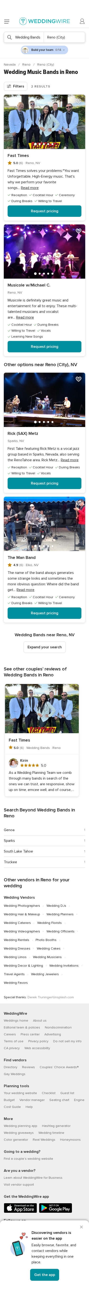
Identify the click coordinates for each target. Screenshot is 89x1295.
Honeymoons (70, 1140)
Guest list (67, 1093)
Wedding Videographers (22, 931)
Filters (18, 86)
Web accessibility (37, 1048)
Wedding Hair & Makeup (22, 914)
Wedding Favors (16, 983)
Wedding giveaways (19, 1133)
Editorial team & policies (22, 1027)
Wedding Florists (49, 923)
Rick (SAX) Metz (23, 433)
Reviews (28, 1067)
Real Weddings (44, 1140)
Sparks (9, 840)
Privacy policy (38, 1041)
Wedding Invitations (64, 966)
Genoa (9, 830)
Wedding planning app (20, 1126)
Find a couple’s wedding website (28, 1159)
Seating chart (59, 1100)
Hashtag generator (56, 1126)
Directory (10, 1067)
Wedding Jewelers (45, 974)
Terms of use (13, 1041)
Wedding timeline (51, 1133)
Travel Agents (14, 974)
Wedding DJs (56, 906)
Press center (30, 1034)
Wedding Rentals (16, 940)
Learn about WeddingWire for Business (33, 1178)
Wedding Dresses (17, 948)
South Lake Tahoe (18, 851)
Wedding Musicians (47, 957)
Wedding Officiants (61, 931)
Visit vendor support (19, 1185)
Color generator (16, 1140)
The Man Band (22, 557)
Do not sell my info (67, 1041)
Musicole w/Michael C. (29, 285)
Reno (27, 65)
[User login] (82, 21)
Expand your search (45, 647)
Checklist (49, 1093)
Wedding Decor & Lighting (23, 966)
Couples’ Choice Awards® (59, 1067)
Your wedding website (20, 1093)
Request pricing (44, 211)
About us (40, 1021)
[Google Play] (55, 1212)
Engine (79, 1100)
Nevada (10, 65)
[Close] (81, 1227)
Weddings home (16, 1021)
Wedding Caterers (17, 923)
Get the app (44, 1274)
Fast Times (18, 155)
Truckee (10, 862)
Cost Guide (12, 1107)
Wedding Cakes (49, 948)
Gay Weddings (14, 1074)
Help (29, 1107)
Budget (9, 1100)
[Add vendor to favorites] (78, 101)
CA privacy (12, 1048)
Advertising (52, 1034)
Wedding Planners (60, 914)
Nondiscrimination (58, 1027)
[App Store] (20, 1212)
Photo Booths (46, 940)
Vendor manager (32, 1100)
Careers (10, 1034)
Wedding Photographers (22, 906)
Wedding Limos (15, 957)
